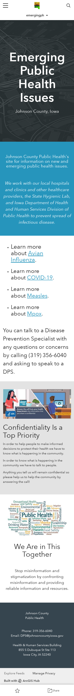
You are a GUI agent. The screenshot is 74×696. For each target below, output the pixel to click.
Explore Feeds (14, 673)
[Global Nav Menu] (5, 5)
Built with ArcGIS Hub (22, 681)
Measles (37, 295)
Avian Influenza (27, 256)
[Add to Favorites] (17, 690)
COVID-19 (40, 277)
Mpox (34, 313)
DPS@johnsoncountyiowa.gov (42, 635)
